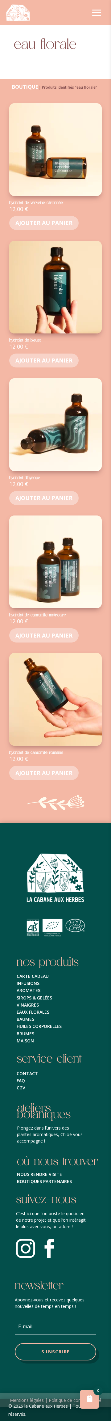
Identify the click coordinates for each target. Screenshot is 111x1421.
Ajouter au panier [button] (43, 223)
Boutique (25, 86)
